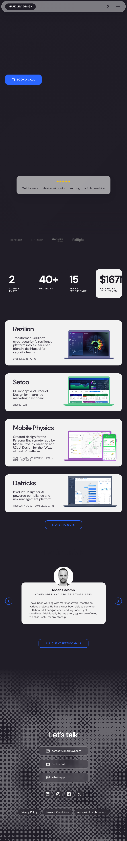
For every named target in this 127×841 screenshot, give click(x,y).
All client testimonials (63, 643)
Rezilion (23, 329)
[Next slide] (118, 601)
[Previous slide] (8, 601)
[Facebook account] (68, 794)
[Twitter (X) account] (79, 794)
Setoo (21, 382)
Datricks (24, 483)
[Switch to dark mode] (109, 7)
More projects (63, 524)
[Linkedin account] (47, 794)
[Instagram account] (58, 794)
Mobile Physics (33, 427)
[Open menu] (118, 7)
